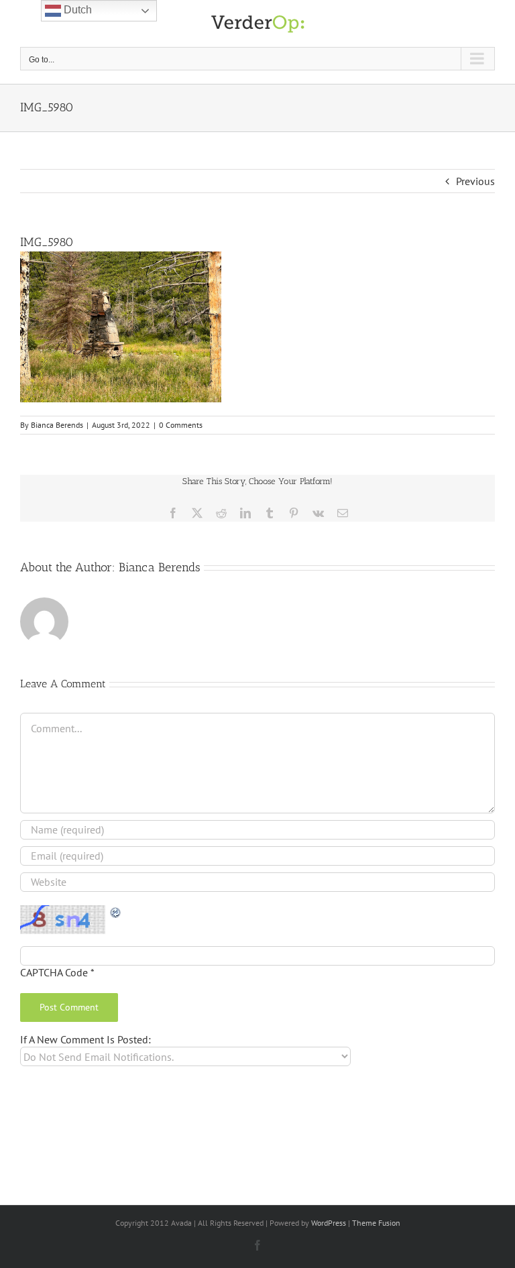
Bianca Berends (57, 425)
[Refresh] (116, 912)
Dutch (76, 9)
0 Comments (181, 425)
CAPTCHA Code (54, 972)
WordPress (328, 1223)
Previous (475, 181)
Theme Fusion (376, 1223)
